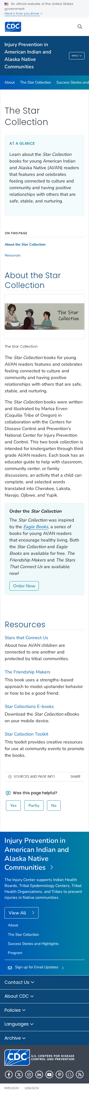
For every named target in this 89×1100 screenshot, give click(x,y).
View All (18, 913)
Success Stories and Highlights (33, 943)
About (9, 82)
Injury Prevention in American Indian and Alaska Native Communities (27, 55)
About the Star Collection (25, 244)
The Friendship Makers (27, 672)
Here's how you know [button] (22, 13)
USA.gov (32, 1088)
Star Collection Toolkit (26, 734)
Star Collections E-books (29, 706)
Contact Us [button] (17, 982)
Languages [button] (17, 1024)
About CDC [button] (17, 996)
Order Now (24, 586)
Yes (13, 805)
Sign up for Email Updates (36, 967)
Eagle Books (35, 527)
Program (15, 952)
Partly (33, 805)
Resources (13, 255)
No (53, 805)
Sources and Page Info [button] (34, 776)
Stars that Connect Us (26, 638)
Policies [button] (13, 1010)
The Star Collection (35, 82)
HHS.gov (11, 1088)
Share (75, 776)
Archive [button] (13, 1038)
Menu (75, 55)
